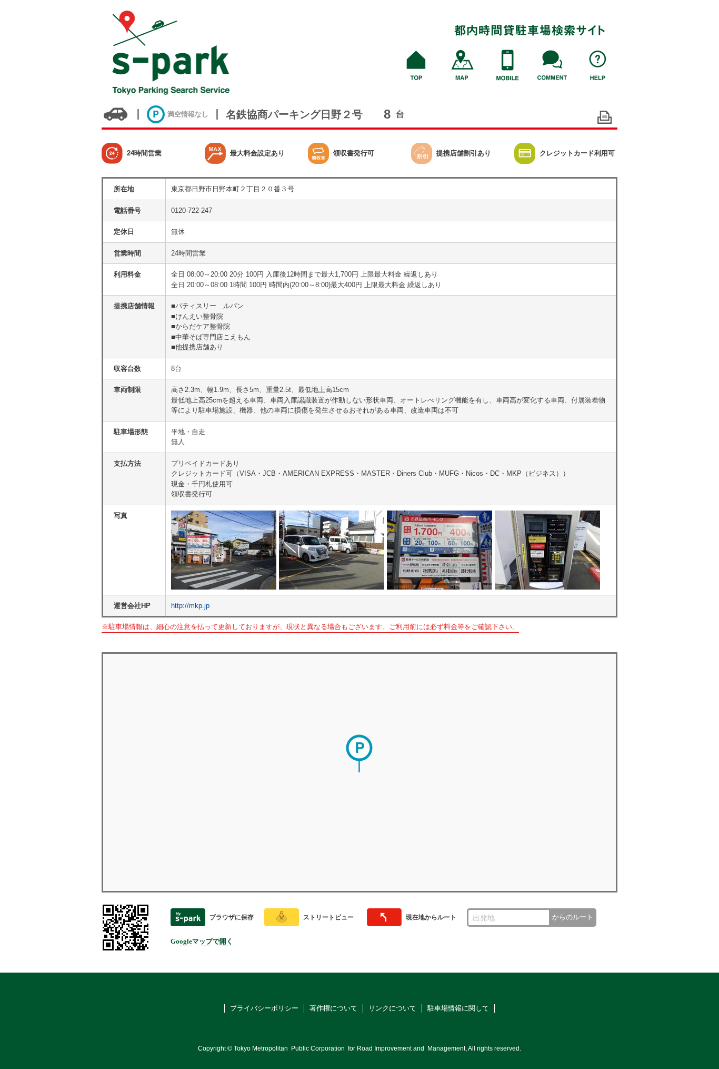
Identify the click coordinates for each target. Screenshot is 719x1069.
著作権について (333, 1008)
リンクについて (392, 1008)
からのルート (572, 917)
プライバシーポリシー (264, 1008)
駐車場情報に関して (458, 1008)
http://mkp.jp (190, 606)
